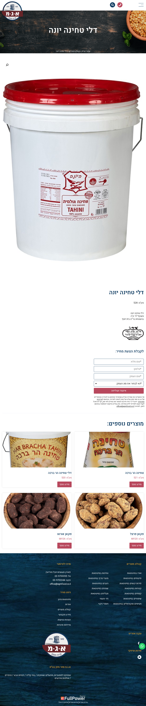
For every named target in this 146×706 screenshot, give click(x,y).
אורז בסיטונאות (134, 573)
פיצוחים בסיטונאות (132, 578)
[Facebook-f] (138, 643)
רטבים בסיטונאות (100, 583)
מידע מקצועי (64, 614)
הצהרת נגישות (64, 619)
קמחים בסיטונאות (133, 593)
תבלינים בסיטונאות (99, 593)
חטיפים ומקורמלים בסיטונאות (127, 604)
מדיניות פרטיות (64, 625)
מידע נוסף (136, 484)
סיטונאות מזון (64, 599)
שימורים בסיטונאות (132, 598)
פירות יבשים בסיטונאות (130, 583)
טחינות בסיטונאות (100, 573)
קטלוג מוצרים (74, 51)
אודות (68, 604)
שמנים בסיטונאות (100, 588)
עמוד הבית (86, 51)
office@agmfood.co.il (125, 406)
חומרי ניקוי (103, 604)
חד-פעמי (104, 598)
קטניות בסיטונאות (133, 588)
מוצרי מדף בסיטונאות (98, 578)
